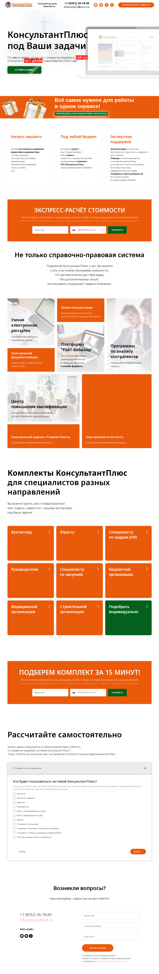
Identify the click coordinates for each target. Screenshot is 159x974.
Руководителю (24, 569)
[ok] (112, 5)
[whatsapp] (96, 5)
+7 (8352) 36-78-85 (36, 914)
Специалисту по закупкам (72, 572)
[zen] (101, 5)
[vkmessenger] (26, 936)
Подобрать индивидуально (123, 609)
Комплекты (49, 6)
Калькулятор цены (47, 3)
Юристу (67, 532)
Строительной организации (73, 609)
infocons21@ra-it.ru (36, 919)
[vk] (106, 5)
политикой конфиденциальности (125, 221)
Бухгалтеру (21, 532)
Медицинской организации (24, 609)
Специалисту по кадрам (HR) (123, 534)
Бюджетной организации (121, 572)
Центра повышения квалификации (30, 416)
